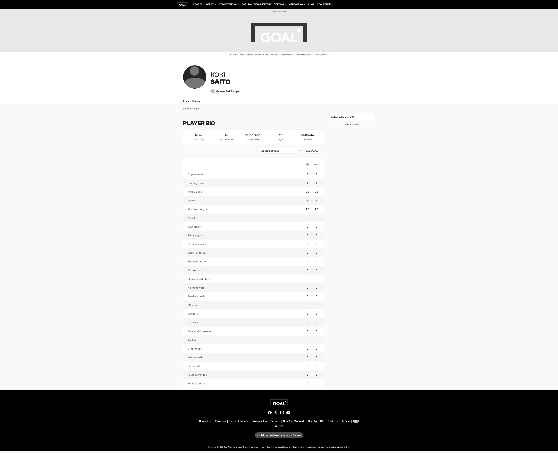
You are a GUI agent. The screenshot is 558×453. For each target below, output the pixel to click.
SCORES (197, 4)
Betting (345, 421)
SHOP (311, 4)
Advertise (220, 421)
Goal (225, 447)
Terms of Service (238, 421)
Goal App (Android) (293, 421)
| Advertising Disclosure (302, 54)
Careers (275, 421)
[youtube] (288, 413)
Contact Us (205, 421)
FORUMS (247, 4)
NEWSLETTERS (262, 4)
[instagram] (282, 413)
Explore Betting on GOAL (343, 117)
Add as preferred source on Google (281, 435)
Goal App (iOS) (316, 421)
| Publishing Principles (319, 54)
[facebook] (270, 413)
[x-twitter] (276, 413)
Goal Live (333, 421)
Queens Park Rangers (228, 91)
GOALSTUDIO (324, 4)
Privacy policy (259, 421)
